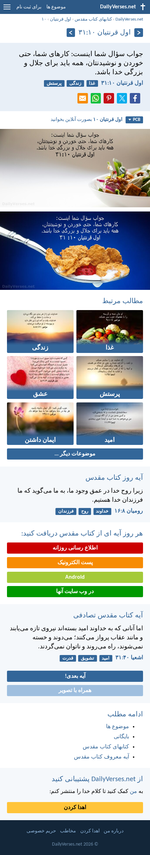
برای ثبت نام (29, 7)
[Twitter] (123, 100)
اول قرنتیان (60, 19)
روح (84, 511)
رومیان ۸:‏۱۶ (128, 511)
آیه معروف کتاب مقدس (101, 757)
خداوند (102, 511)
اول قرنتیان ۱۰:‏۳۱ (122, 83)
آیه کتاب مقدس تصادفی (108, 615)
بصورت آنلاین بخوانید (86, 119)
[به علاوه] (71, 32)
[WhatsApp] (97, 98)
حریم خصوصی (41, 831)
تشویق (87, 658)
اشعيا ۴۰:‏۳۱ (129, 658)
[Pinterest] (110, 100)
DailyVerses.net (129, 19)
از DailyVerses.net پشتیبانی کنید (97, 779)
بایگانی (121, 737)
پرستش (54, 83)
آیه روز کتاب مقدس (114, 478)
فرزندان (66, 511)
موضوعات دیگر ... (75, 454)
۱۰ (44, 19)
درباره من (113, 831)
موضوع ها (56, 7)
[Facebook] (136, 100)
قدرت (67, 658)
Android (75, 577)
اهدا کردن (75, 807)
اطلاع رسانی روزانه (75, 548)
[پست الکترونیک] (84, 100)
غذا (92, 83)
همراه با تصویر (75, 690)
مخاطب (68, 831)
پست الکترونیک (75, 562)
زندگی (75, 83)
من (133, 791)
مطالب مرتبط (122, 301)
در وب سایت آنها (75, 591)
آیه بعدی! (75, 676)
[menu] (7, 10)
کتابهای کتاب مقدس (93, 19)
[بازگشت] (138, 32)
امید (106, 658)
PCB (136, 119)
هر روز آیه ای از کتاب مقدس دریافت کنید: (82, 533)
